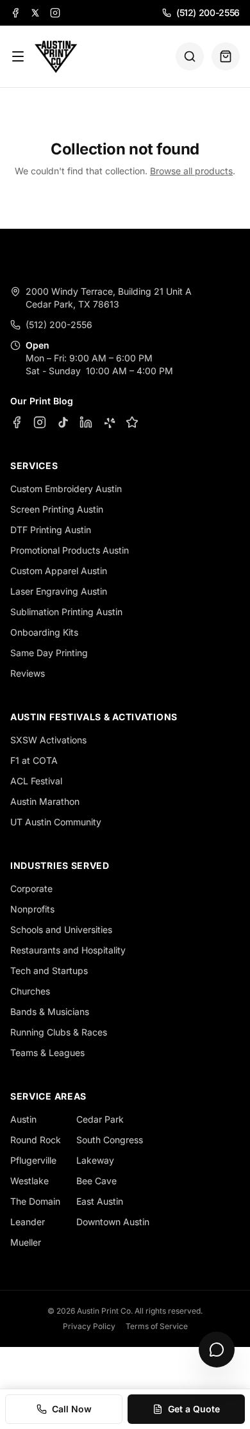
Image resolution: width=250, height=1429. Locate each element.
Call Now (72, 1408)
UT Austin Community (55, 821)
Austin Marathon (44, 801)
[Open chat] (217, 1349)
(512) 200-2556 (208, 12)
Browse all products (191, 170)
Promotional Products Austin (69, 550)
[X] (35, 12)
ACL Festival (36, 780)
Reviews (27, 673)
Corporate (31, 888)
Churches (30, 991)
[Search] (190, 56)
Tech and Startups (49, 970)
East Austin (99, 1201)
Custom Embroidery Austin (66, 488)
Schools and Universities (61, 929)
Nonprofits (32, 909)
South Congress (109, 1139)
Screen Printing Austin (56, 509)
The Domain (35, 1201)
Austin (23, 1119)
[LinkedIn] (85, 422)
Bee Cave (96, 1180)
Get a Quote (194, 1408)
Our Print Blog (41, 400)
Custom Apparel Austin (58, 570)
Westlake (29, 1180)
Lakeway (95, 1160)
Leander (27, 1221)
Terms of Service (157, 1326)
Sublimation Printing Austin (66, 611)
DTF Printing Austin (50, 529)
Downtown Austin (112, 1221)
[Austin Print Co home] (55, 56)
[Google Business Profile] (132, 422)
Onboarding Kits (44, 632)
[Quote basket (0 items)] (226, 56)
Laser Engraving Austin (58, 591)
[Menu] (18, 56)
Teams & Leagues (47, 1052)
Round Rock (35, 1139)
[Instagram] (55, 13)
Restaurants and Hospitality (68, 950)
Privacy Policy (89, 1326)
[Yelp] (109, 422)
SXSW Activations (48, 739)
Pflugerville (33, 1160)
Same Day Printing (49, 652)
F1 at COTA (34, 760)
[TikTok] (62, 422)
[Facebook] (15, 13)
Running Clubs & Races (58, 1032)
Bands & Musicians (49, 1011)
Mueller (25, 1242)
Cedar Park (100, 1119)
